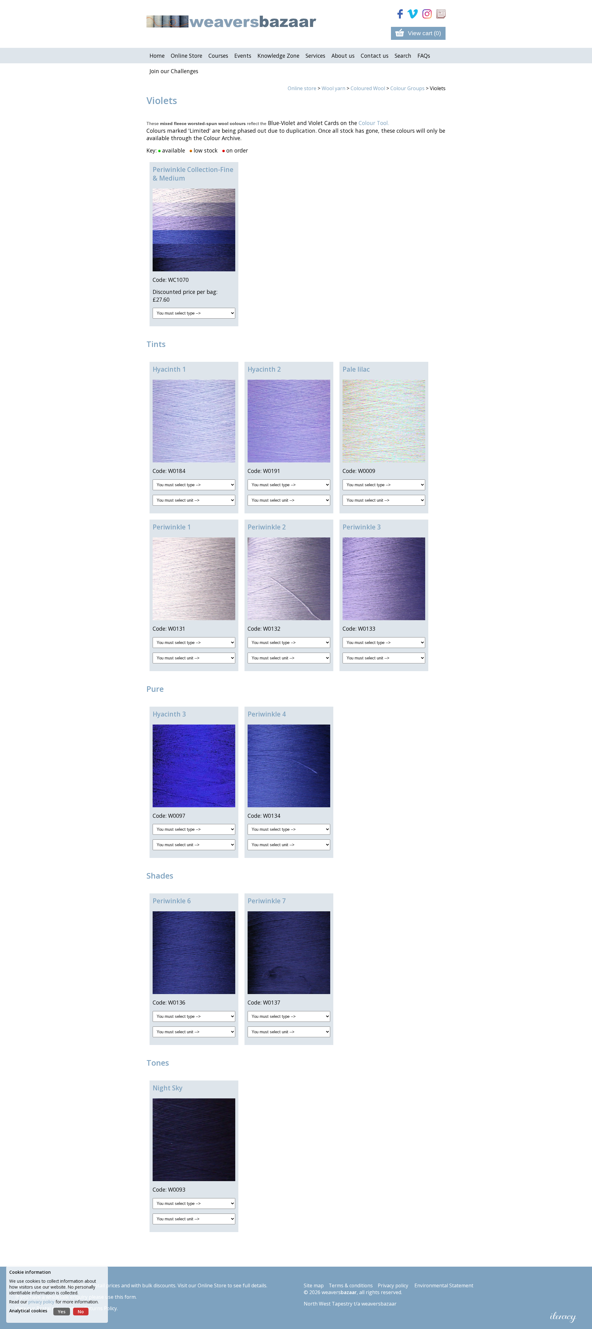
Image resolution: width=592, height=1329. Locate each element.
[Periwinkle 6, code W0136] (194, 952)
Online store (302, 88)
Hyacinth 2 (264, 369)
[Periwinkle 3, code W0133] (384, 578)
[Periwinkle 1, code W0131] (194, 578)
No (81, 1311)
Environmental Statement (443, 1285)
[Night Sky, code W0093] (194, 1139)
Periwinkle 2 (267, 527)
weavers (339, 1292)
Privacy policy (393, 1285)
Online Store (212, 1285)
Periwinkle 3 (362, 527)
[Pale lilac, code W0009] (384, 421)
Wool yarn (333, 88)
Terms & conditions (351, 1285)
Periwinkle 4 (267, 714)
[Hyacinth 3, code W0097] (194, 766)
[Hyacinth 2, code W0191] (289, 421)
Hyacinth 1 (169, 369)
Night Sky (168, 1088)
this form (125, 1296)
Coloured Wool (368, 88)
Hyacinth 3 (169, 714)
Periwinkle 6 (172, 900)
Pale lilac (356, 369)
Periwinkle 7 (267, 900)
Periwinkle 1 (172, 527)
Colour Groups (407, 88)
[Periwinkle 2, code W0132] (289, 578)
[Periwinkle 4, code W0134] (289, 766)
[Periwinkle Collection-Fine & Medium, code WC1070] (194, 230)
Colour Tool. (374, 123)
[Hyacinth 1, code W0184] (194, 421)
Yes (61, 1311)
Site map (314, 1285)
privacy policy (41, 1302)
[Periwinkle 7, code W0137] (289, 952)
